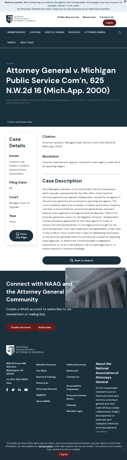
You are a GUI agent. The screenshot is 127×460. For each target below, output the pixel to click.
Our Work (35, 32)
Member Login (75, 411)
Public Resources (68, 17)
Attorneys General (95, 32)
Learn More (101, 431)
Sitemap (71, 405)
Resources (74, 32)
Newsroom (89, 17)
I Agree (63, 454)
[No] (123, 449)
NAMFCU (11, 42)
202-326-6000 (19, 379)
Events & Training (54, 32)
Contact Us (107, 17)
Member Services (16, 32)
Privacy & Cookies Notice (76, 397)
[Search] (119, 31)
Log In (109, 22)
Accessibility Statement (74, 387)
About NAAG (26, 42)
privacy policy (46, 446)
